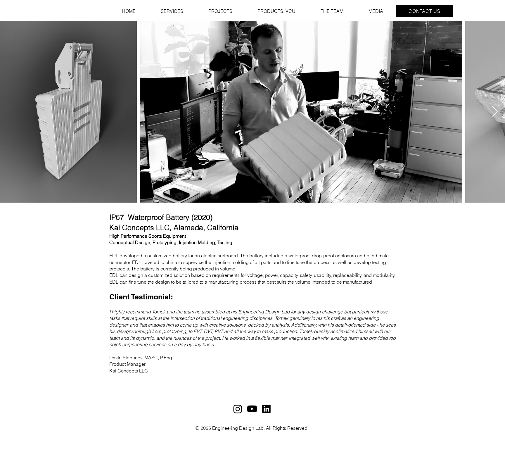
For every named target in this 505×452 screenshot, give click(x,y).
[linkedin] (266, 409)
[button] (424, 11)
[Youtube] (252, 409)
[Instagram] (237, 409)
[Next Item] (495, 112)
